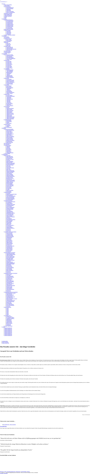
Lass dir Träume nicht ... (10, 214)
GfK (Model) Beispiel (9, 57)
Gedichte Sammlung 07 (8, 333)
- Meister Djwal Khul (9, 110)
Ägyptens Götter (9, 132)
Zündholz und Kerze (9, 181)
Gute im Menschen (9, 211)
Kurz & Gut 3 (8, 230)
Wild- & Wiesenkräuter (8, 127)
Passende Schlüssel (9, 203)
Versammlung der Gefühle (10, 204)
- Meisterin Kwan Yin (9, 113)
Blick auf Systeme (9, 323)
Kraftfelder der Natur (7, 119)
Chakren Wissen (7, 94)
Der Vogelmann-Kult (7, 143)
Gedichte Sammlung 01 (8, 327)
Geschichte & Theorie (9, 55)
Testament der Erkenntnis (10, 216)
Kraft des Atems (9, 121)
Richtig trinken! (8, 86)
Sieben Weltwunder (9, 156)
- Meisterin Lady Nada (10, 114)
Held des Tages (8, 302)
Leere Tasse (8, 168)
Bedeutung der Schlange (10, 140)
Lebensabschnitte (9, 282)
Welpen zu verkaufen (9, 190)
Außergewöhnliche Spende (10, 254)
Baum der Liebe (9, 274)
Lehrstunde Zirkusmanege (10, 300)
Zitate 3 (7, 309)
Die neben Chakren (9, 103)
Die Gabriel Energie (9, 21)
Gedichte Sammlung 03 (8, 329)
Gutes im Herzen (9, 173)
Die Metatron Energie (9, 24)
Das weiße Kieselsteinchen (10, 201)
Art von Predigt (8, 226)
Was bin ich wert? (9, 286)
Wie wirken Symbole (7, 51)
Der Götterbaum (9, 202)
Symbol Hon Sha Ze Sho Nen (11, 49)
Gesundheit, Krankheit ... (10, 318)
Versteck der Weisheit (9, 175)
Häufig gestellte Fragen (8, 14)
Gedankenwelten (5, 154)
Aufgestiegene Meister (10, 108)
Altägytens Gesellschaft (10, 136)
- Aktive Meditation (9, 71)
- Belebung (8, 89)
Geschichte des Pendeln (10, 80)
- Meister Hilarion (9, 112)
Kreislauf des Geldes (9, 235)
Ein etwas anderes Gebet (10, 256)
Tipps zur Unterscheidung (10, 12)
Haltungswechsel (9, 322)
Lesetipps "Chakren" (9, 105)
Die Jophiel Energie (9, 23)
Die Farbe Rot (8, 65)
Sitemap (28, 471)
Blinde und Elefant (9, 162)
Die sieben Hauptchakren (10, 96)
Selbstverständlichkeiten (10, 263)
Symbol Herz (8, 31)
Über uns (3, 3)
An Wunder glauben (9, 234)
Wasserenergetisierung (10, 7)
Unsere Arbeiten (7, 5)
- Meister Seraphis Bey (10, 118)
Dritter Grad (8, 45)
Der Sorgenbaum (9, 303)
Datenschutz (18, 471)
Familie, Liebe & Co (9, 135)
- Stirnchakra (8, 101)
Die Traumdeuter (9, 218)
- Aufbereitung (8, 88)
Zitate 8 (7, 313)
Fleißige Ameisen (9, 242)
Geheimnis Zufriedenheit (10, 171)
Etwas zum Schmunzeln (10, 305)
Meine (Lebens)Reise (9, 270)
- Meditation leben (9, 75)
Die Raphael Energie (9, 26)
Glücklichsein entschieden (10, 285)
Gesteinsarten (8, 125)
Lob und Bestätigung (9, 276)
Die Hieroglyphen (9, 141)
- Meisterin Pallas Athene (10, 116)
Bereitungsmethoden (9, 87)
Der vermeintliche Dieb (10, 301)
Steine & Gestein (7, 124)
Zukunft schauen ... (9, 240)
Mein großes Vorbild (9, 258)
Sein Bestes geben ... (9, 278)
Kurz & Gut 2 (8, 229)
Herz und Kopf (8, 191)
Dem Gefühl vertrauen (10, 304)
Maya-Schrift (8, 148)
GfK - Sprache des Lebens (8, 54)
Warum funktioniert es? (10, 81)
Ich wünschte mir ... (9, 266)
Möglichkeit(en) (9, 320)
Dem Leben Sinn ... (9, 241)
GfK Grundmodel (9, 56)
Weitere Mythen (9, 134)
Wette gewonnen (9, 284)
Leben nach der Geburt (10, 167)
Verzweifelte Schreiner (10, 283)
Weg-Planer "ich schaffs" (8, 13)
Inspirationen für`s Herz (8, 200)
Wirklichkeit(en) (9, 319)
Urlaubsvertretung (9, 248)
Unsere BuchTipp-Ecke (8, 15)
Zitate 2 (7, 308)
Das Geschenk (8, 187)
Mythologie (4, 128)
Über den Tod (8, 324)
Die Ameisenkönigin (9, 199)
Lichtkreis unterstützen (8, 16)
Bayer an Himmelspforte (10, 207)
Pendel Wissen (6, 78)
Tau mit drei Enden (9, 220)
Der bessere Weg (9, 179)
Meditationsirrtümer (9, 76)
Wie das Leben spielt (9, 213)
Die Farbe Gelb (8, 62)
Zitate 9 (7, 314)
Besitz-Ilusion (8, 325)
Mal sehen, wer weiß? (9, 159)
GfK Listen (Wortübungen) (10, 58)
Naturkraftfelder (9, 120)
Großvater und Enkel (9, 172)
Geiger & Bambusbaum (10, 289)
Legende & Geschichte (8, 38)
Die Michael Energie (9, 25)
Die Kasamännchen (9, 195)
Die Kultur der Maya (7, 145)
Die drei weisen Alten (9, 185)
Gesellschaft (8, 150)
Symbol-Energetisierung (10, 92)
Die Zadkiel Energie (9, 28)
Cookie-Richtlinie (23, 471)
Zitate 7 (7, 312)
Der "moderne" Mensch (10, 317)
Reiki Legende (8, 39)
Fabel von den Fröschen (10, 170)
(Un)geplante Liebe (9, 259)
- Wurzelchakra (8, 97)
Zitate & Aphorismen (7, 307)
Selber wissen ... (9, 169)
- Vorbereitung (8, 73)
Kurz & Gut (8, 306)
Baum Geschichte (9, 269)
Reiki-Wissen (4, 35)
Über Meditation (7, 68)
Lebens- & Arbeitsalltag (10, 130)
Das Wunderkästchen (9, 209)
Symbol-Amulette (7, 153)
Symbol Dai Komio (9, 48)
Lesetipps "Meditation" (10, 77)
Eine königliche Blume (10, 281)
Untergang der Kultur (9, 152)
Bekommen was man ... (10, 178)
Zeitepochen (8, 146)
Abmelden (2, 473)
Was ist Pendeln (8, 79)
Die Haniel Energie (9, 22)
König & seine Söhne (9, 164)
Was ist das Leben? (9, 232)
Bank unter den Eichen (10, 236)
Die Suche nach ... (9, 250)
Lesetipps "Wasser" (9, 93)
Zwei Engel (8, 160)
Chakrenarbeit (8, 10)
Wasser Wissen (6, 84)
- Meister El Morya (9, 111)
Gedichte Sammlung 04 (8, 330)
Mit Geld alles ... (9, 239)
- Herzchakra (8, 99)
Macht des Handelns (9, 182)
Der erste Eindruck (9, 295)
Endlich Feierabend (9, 243)
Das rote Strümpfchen (9, 184)
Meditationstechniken (9, 69)
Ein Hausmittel (8, 222)
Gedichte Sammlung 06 (8, 332)
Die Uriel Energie (9, 27)
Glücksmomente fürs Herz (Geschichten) (11, 292)
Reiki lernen (6, 42)
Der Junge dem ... (9, 188)
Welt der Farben (6, 60)
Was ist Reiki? (6, 36)
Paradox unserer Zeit (9, 157)
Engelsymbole (4, 18)
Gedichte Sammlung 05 (8, 331)
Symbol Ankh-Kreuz (9, 139)
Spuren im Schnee (9, 233)
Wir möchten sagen (7, 315)
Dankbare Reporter (9, 227)
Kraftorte (7, 122)
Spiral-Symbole (8, 123)
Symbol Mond (8, 32)
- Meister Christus (9, 109)
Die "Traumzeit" (7, 144)
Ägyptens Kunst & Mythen (8, 129)
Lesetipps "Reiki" (7, 52)
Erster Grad (8, 43)
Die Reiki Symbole (7, 46)
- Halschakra (8, 100)
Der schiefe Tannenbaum (10, 198)
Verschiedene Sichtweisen (10, 296)
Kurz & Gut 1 (8, 271)
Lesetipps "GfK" (9, 59)
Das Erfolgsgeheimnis (9, 205)
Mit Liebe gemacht (9, 249)
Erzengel (7, 107)
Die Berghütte (8, 264)
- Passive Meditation (9, 70)
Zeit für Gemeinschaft (9, 280)
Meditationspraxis (9, 72)
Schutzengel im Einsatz (10, 294)
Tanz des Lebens (9, 206)
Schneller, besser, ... (9, 316)
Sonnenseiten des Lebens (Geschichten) (10, 273)
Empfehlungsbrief (9, 237)
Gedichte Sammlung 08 (8, 334)
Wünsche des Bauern (9, 161)
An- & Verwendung (7, 6)
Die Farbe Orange (9, 64)
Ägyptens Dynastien (9, 138)
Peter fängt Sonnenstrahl (10, 197)
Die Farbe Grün (8, 63)
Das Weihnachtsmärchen (10, 260)
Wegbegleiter (8, 9)
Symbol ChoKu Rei (9, 47)
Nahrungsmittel (8, 151)
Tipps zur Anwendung (10, 11)
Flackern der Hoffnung (10, 267)
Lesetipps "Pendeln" (9, 83)
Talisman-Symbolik (7, 30)
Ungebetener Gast (9, 246)
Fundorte (7, 126)
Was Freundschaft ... (9, 247)
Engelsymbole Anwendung (8, 29)
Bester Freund (8, 224)
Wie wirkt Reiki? (7, 37)
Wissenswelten (4, 53)
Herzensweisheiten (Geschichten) (9, 252)
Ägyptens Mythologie (9, 133)
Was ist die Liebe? (9, 244)
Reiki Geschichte (9, 40)
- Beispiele (8, 74)
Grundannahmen (9, 321)
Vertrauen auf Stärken (9, 208)
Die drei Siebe (8, 166)
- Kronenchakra (8, 102)
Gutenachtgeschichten (7, 192)
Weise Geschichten (7, 155)
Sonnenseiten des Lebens (10, 253)
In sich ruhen (8, 275)
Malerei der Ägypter (9, 142)
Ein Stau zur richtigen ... (10, 225)
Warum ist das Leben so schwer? (11, 298)
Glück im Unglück (9, 215)
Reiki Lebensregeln (7, 41)
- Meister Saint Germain (10, 117)
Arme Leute (8, 165)
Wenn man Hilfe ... (9, 288)
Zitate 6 (7, 311)
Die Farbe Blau (8, 61)
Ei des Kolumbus (9, 268)
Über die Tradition (9, 183)
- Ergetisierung (8, 90)
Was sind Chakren (9, 95)
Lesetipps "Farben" (9, 67)
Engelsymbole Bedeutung (8, 19)
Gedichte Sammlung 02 (8, 328)
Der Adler (8, 189)
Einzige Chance (8, 279)
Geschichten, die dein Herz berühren (10, 231)
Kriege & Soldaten (9, 137)
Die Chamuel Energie (9, 20)
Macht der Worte (9, 265)
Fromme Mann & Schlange (10, 219)
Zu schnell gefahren (9, 177)
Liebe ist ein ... (8, 210)
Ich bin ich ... (8, 217)
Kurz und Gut (8, 251)
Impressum (2, 471)
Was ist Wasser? (9, 85)
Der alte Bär (8, 193)
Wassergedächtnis (9, 91)
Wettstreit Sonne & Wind (10, 176)
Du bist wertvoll (9, 186)
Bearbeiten (6, 473)
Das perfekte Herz (9, 158)
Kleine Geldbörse (9, 221)
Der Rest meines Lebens (10, 257)
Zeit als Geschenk (9, 299)
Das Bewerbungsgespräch (10, 262)
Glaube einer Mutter (9, 255)
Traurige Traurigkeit (9, 174)
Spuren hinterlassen (9, 297)
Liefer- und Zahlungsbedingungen (9, 471)
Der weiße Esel (8, 238)
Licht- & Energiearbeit (8, 4)
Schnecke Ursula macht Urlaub (11, 194)
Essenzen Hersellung (9, 8)
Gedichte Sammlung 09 (8, 335)
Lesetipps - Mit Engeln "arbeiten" (9, 34)
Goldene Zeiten (8, 223)
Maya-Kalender (8, 149)
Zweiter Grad (8, 44)
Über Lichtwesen (7, 106)
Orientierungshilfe (9, 287)
